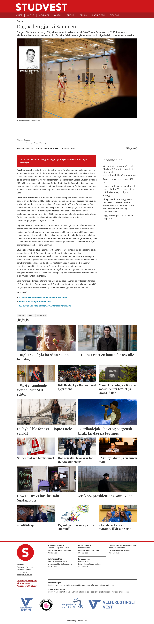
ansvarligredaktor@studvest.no (61, 550)
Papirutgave (99, 15)
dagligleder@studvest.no (119, 550)
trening (21, 315)
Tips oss (114, 15)
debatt (31, 315)
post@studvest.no (24, 575)
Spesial (84, 15)
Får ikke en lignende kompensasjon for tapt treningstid (45, 306)
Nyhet (19, 15)
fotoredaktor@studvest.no (89, 564)
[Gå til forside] (41, 7)
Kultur (30, 15)
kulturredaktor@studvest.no (90, 550)
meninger (41, 315)
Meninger (44, 15)
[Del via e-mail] (135, 148)
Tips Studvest (24, 583)
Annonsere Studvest (27, 586)
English (71, 15)
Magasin (58, 15)
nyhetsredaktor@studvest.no (60, 564)
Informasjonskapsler (27, 581)
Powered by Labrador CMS (77, 621)
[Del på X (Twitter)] (131, 148)
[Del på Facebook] (128, 148)
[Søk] (124, 18)
